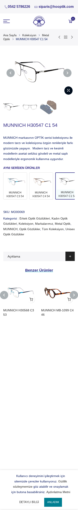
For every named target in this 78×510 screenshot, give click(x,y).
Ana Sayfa (9, 35)
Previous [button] (10, 73)
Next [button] (67, 73)
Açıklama (14, 256)
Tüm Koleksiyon (53, 229)
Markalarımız (44, 223)
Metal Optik (62, 223)
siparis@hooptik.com (56, 6)
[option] (39, 73)
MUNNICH (10, 229)
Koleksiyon (29, 35)
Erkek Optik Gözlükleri (35, 218)
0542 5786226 (19, 6)
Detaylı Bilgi (29, 502)
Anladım (53, 502)
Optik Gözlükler (29, 229)
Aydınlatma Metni (58, 492)
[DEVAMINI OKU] (31, 299)
